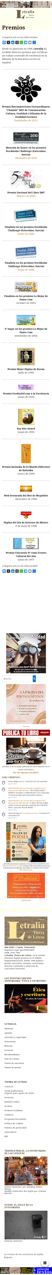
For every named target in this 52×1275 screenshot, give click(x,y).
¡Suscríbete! (11, 1132)
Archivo (8, 1106)
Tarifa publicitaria (19, 1092)
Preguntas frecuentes (15, 1119)
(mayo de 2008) (26, 233)
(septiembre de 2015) (26, 120)
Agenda (8, 1033)
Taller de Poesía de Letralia (12, 866)
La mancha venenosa (30, 813)
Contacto (9, 1086)
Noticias (9, 1046)
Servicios (9, 1097)
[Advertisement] (26, 602)
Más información (25, 870)
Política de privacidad (16, 1127)
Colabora (9, 1115)
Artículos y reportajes (15, 1037)
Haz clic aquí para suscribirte (26, 772)
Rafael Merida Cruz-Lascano (18, 788)
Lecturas (9, 1050)
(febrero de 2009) (26, 195)
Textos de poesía (13, 1067)
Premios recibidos (14, 1110)
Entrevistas (10, 1041)
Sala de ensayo (12, 1059)
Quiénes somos (12, 1102)
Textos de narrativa (14, 1063)
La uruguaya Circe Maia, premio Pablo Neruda (27, 789)
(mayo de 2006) (26, 269)
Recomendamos (12, 1054)
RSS (6, 1136)
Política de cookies (14, 1123)
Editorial (9, 1028)
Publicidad (26, 726)
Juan (22, 781)
